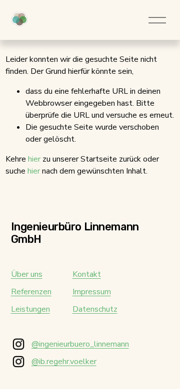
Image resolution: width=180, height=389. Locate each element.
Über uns (26, 274)
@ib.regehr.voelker (64, 361)
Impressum (91, 291)
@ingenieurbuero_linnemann (80, 344)
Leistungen (30, 309)
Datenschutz (95, 309)
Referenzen (31, 291)
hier (34, 159)
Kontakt (86, 274)
